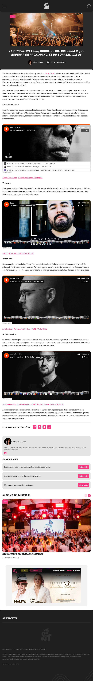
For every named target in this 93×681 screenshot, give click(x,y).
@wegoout (83, 485)
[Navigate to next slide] (89, 495)
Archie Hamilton (9, 404)
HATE (5, 253)
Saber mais (83, 467)
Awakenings (7, 329)
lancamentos (57, 654)
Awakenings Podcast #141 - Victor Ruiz (30, 329)
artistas (50, 654)
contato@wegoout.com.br (10, 664)
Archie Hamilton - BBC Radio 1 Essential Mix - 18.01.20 (40, 404)
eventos (77, 654)
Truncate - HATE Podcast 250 (21, 253)
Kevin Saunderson (9, 177)
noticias (35, 654)
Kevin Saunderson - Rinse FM (30, 177)
